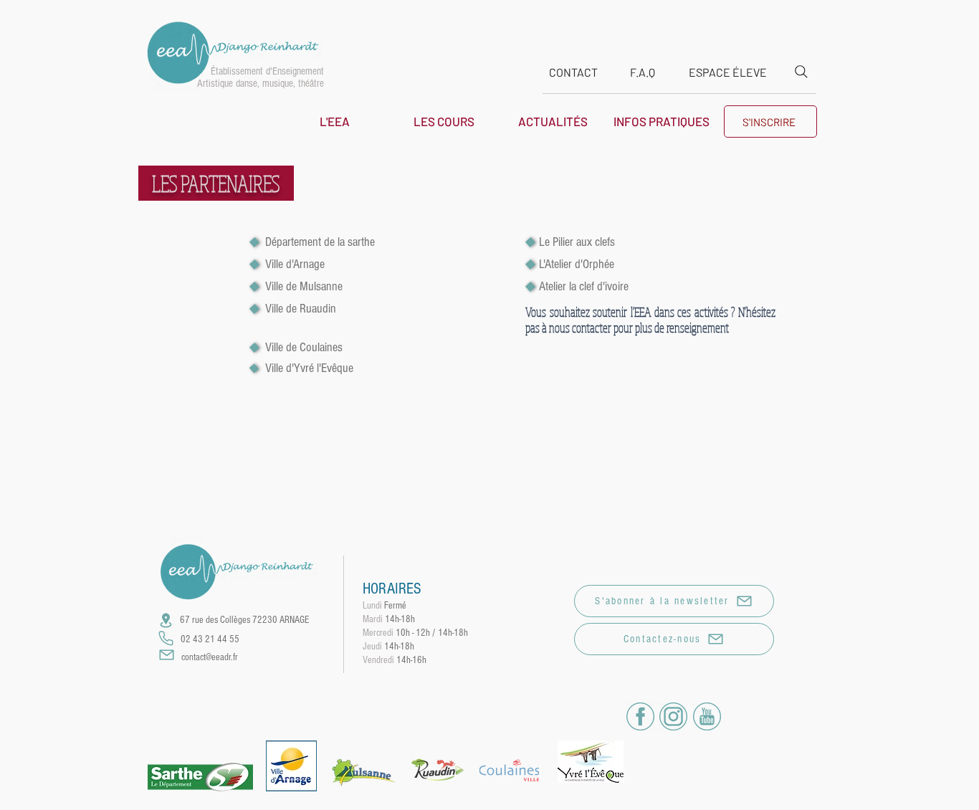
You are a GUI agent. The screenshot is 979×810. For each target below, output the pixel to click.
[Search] (801, 72)
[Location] (165, 620)
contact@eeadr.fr (209, 657)
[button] (334, 121)
